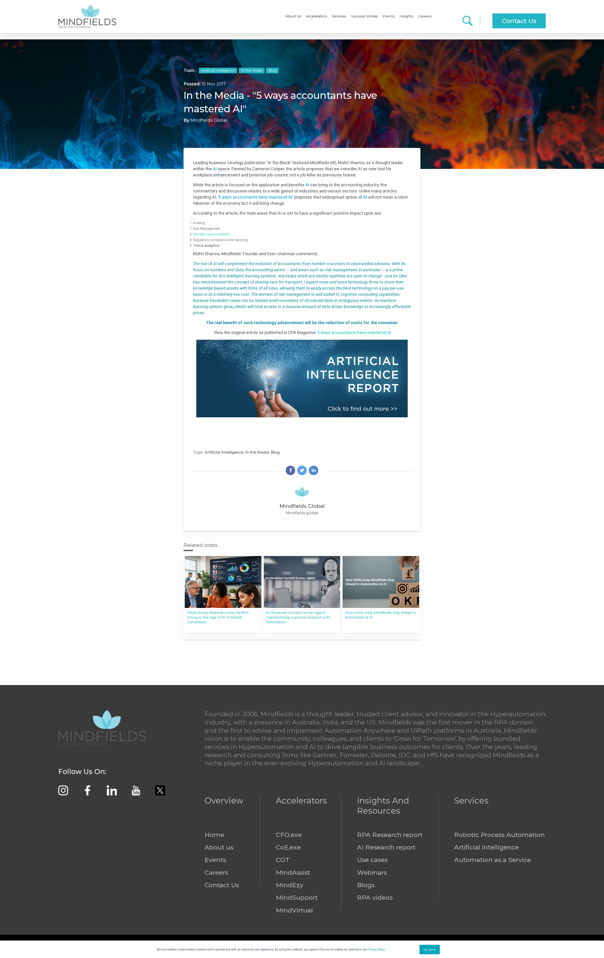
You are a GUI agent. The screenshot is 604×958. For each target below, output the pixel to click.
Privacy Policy (376, 949)
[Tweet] (302, 471)
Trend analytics (206, 245)
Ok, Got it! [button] (430, 949)
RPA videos (375, 897)
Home (214, 835)
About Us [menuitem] (293, 16)
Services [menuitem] (339, 16)
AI (215, 168)
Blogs (366, 885)
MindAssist (293, 872)
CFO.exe (289, 835)
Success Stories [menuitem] (364, 16)
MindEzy (289, 885)
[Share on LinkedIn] (313, 471)
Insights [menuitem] (406, 16)
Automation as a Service (492, 860)
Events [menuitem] (389, 16)
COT (282, 860)
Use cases (372, 860)
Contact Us (519, 21)
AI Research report (386, 847)
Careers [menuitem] (425, 16)
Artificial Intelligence (218, 70)
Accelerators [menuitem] (316, 16)
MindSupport (297, 897)
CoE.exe (288, 847)
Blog (272, 70)
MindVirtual (294, 910)
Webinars (372, 872)
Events (215, 860)
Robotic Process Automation (499, 835)
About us (219, 847)
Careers (216, 872)
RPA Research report (390, 835)
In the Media (251, 70)
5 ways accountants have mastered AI (255, 197)
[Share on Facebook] (290, 471)
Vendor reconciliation (212, 234)
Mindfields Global (208, 120)
